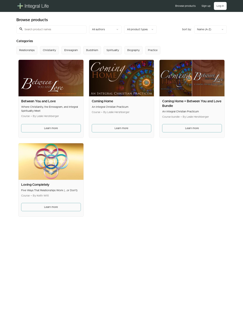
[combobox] (105, 29)
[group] (108, 50)
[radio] (26, 50)
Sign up (206, 6)
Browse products (185, 6)
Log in (220, 6)
